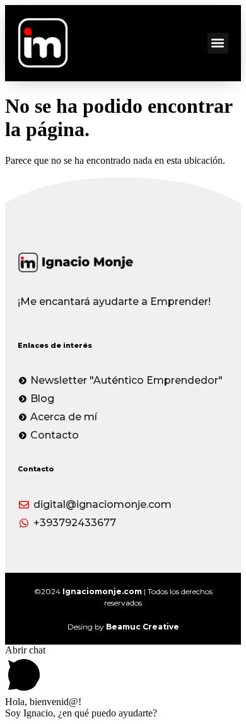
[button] (218, 43)
